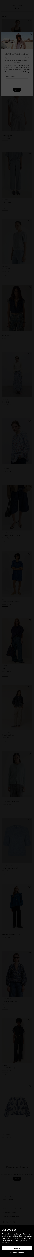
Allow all (17, 1248)
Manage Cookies (17, 1252)
